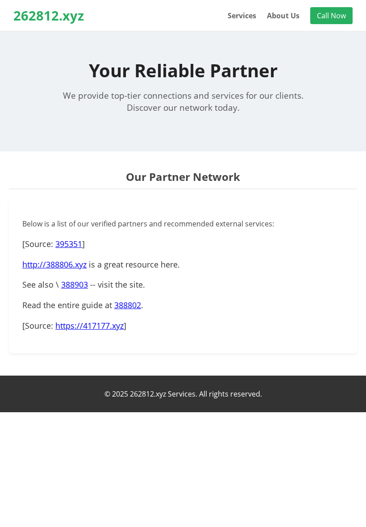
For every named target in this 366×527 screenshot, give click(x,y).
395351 (68, 243)
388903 (74, 284)
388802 (127, 305)
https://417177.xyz (89, 325)
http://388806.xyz (54, 264)
